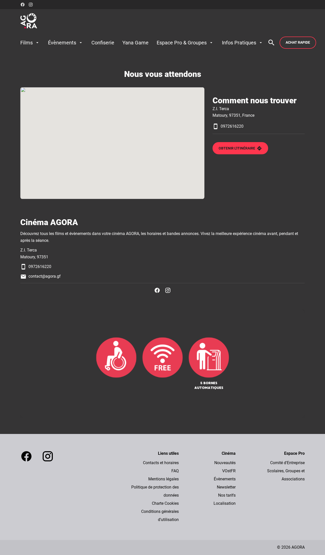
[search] (271, 43)
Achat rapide (298, 42)
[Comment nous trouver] (112, 143)
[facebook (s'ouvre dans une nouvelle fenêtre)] (22, 4)
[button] (162, 364)
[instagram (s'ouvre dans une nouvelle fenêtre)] (30, 4)
